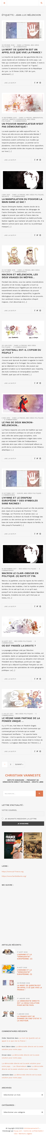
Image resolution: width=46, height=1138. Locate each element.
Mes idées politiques (35, 195)
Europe (20, 493)
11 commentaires (20, 347)
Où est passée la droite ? (19, 645)
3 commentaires (20, 272)
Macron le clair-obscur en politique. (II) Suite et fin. (20, 574)
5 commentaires (20, 121)
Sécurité (5, 196)
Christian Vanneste (23, 775)
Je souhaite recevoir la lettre (20, 819)
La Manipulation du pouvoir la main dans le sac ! (22, 200)
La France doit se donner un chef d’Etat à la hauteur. (29, 1018)
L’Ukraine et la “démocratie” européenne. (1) (24, 972)
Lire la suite (9, 83)
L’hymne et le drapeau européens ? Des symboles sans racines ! (20, 500)
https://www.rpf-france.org (12, 871)
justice (5, 119)
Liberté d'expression (17, 119)
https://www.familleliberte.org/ (14, 876)
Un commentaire (20, 47)
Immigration (38, 118)
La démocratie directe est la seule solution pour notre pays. (28, 1003)
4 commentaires (18, 196)
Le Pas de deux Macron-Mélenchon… (17, 424)
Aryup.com (18, 1131)
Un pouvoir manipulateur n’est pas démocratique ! (22, 125)
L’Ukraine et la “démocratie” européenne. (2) (24, 956)
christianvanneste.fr (31, 1128)
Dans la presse (23, 45)
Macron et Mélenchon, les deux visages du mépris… (20, 276)
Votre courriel (9, 810)
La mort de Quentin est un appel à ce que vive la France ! (22, 51)
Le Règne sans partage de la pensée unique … (21, 719)
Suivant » (19, 764)
